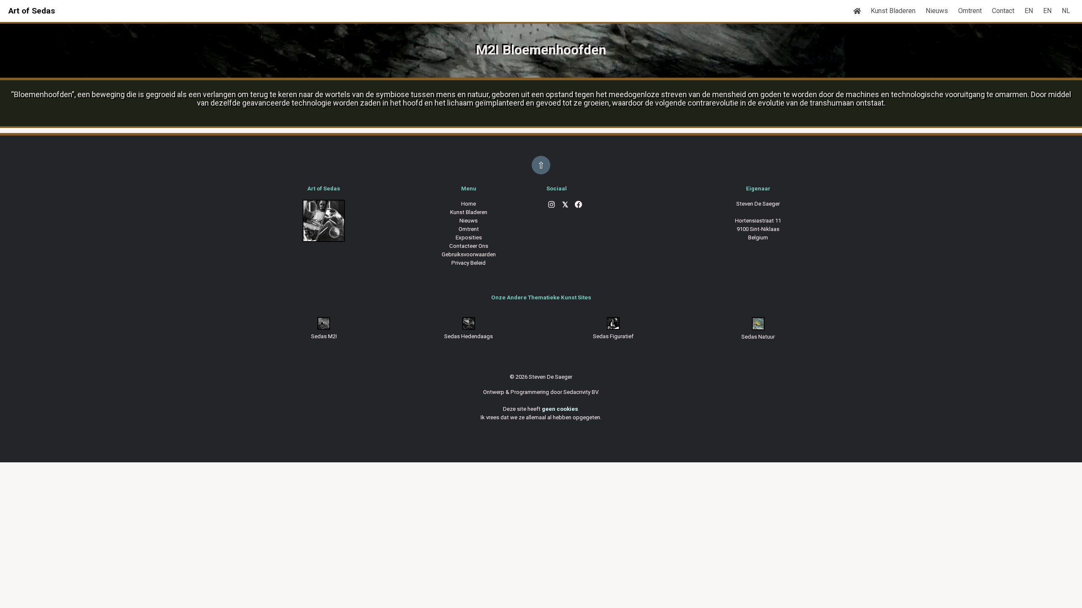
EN (1029, 11)
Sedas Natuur (758, 337)
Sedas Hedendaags (468, 336)
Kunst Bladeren (893, 11)
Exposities (469, 237)
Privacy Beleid (468, 263)
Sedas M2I (324, 336)
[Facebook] (579, 205)
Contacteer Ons (468, 246)
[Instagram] (551, 205)
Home (468, 204)
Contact (1003, 11)
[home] (857, 11)
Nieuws (937, 11)
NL (1066, 11)
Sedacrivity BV (580, 392)
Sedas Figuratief (613, 336)
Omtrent (970, 11)
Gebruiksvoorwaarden (469, 254)
